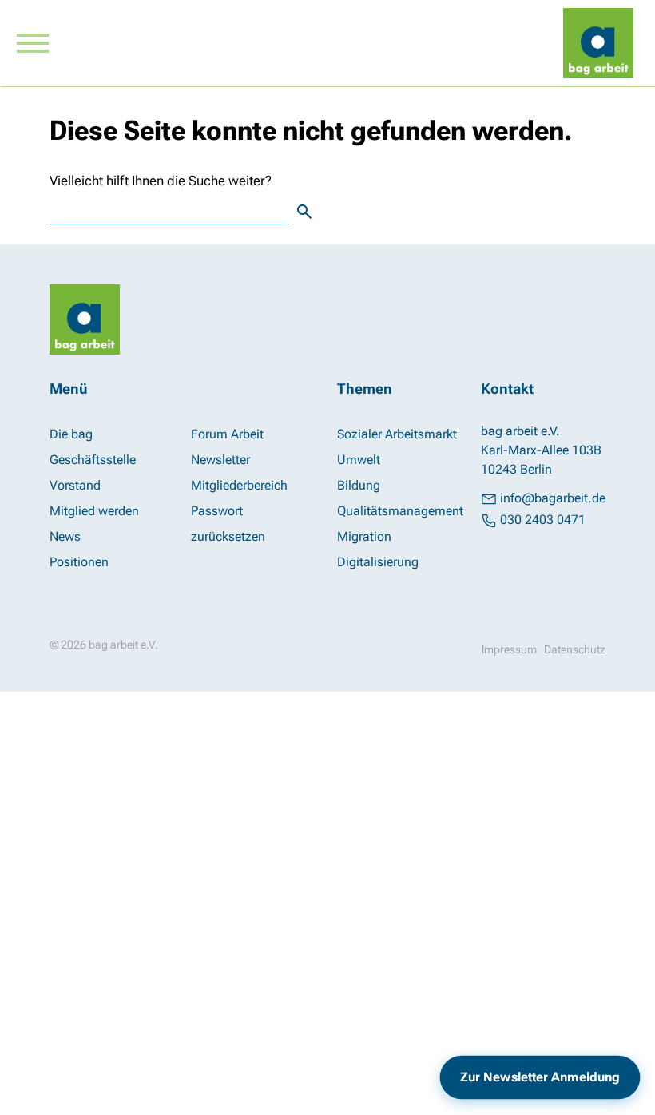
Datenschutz (574, 649)
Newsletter (220, 459)
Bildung (358, 485)
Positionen (79, 561)
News (65, 536)
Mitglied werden (94, 510)
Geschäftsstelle (93, 459)
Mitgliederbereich (239, 485)
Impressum (509, 649)
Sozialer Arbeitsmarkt (397, 434)
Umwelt (358, 459)
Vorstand (75, 485)
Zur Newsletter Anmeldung (540, 1077)
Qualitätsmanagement (400, 510)
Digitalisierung (378, 561)
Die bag (71, 434)
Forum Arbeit (227, 434)
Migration (364, 536)
